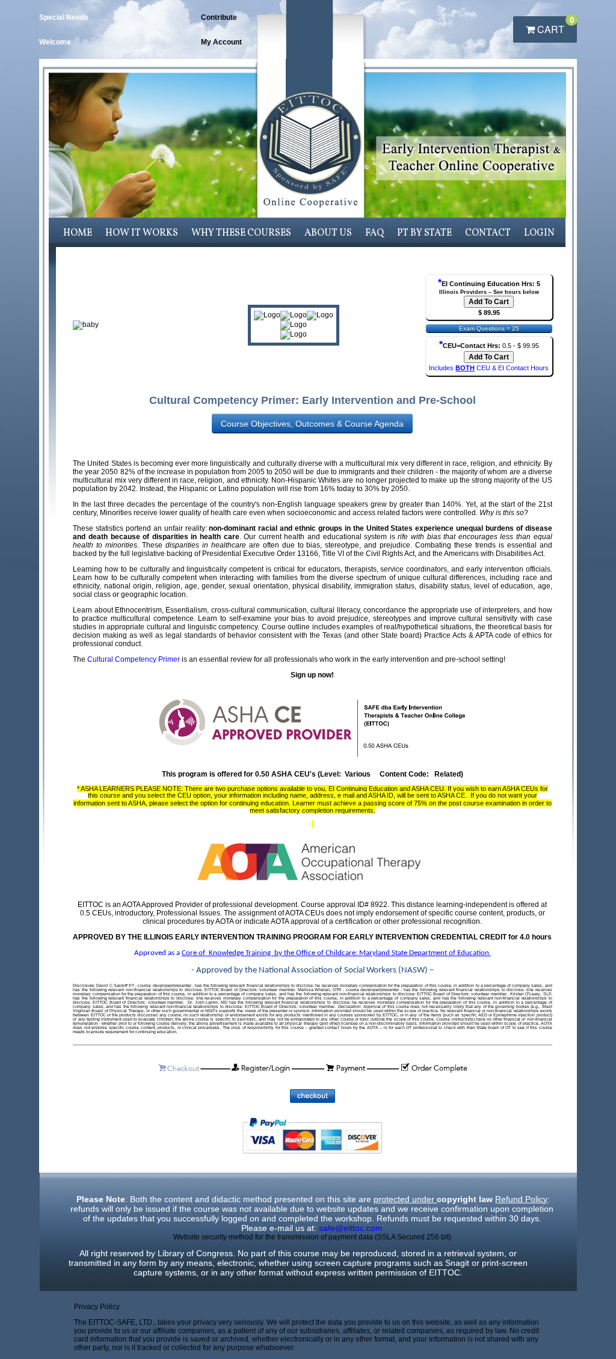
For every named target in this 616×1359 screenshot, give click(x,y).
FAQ (374, 233)
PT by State (424, 233)
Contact (488, 233)
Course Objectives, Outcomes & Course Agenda (312, 424)
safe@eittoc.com (351, 1228)
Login (539, 233)
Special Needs (63, 17)
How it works (141, 233)
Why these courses (241, 233)
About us (328, 233)
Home (77, 233)
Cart (554, 26)
